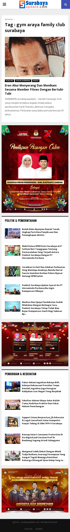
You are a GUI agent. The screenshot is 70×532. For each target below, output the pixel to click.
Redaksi (39, 529)
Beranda (28, 529)
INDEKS (36, 81)
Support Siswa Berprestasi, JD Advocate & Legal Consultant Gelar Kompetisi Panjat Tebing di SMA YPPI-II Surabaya (43, 420)
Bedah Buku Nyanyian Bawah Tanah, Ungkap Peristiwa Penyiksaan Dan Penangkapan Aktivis (41, 232)
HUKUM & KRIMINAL (23, 81)
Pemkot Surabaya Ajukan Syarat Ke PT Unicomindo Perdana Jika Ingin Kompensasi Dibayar (42, 288)
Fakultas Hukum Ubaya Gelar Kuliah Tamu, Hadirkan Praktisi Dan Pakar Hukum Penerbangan (41, 403)
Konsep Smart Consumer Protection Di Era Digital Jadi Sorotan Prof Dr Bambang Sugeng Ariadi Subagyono (42, 437)
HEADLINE (9, 81)
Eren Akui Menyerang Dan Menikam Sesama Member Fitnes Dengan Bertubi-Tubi (34, 89)
